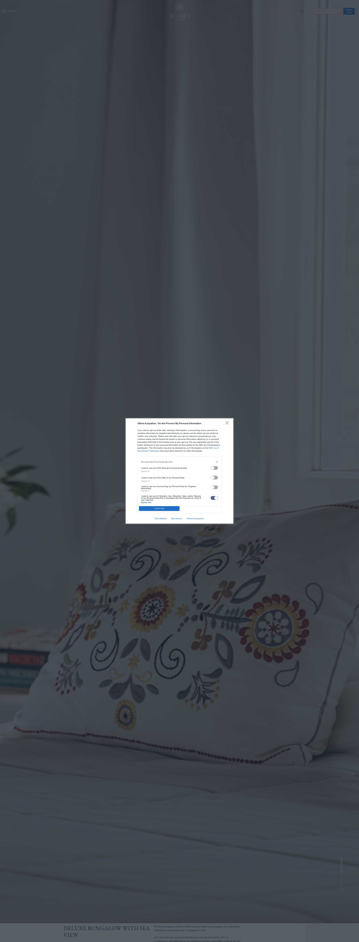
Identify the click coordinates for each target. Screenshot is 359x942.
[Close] (228, 423)
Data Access (176, 518)
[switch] (214, 468)
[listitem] (179, 461)
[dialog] (179, 471)
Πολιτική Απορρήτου (195, 518)
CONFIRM (159, 509)
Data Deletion (161, 518)
